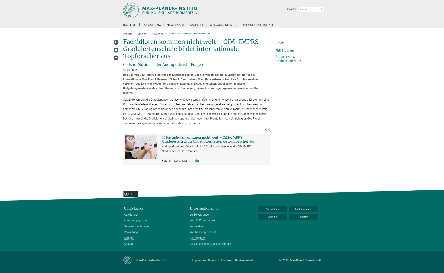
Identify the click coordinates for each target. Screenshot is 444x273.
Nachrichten (272, 209)
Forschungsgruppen (136, 220)
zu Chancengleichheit (203, 232)
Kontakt (129, 238)
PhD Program (284, 50)
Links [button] (279, 43)
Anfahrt (128, 243)
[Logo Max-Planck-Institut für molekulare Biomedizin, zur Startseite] (188, 10)
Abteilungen (131, 214)
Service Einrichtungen (137, 226)
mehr (195, 160)
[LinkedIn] (116, 42)
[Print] (116, 58)
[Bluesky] (116, 50)
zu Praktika (197, 226)
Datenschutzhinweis (220, 260)
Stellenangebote (303, 209)
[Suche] (319, 9)
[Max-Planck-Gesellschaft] (129, 260)
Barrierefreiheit (244, 260)
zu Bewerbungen (200, 214)
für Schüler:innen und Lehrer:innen (210, 243)
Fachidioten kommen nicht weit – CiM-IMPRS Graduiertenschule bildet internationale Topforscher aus (208, 139)
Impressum (199, 260)
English (292, 9)
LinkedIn (272, 216)
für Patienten (198, 238)
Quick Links (133, 208)
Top (133, 194)
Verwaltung (131, 232)
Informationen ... (204, 208)
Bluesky (304, 216)
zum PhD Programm (202, 220)
